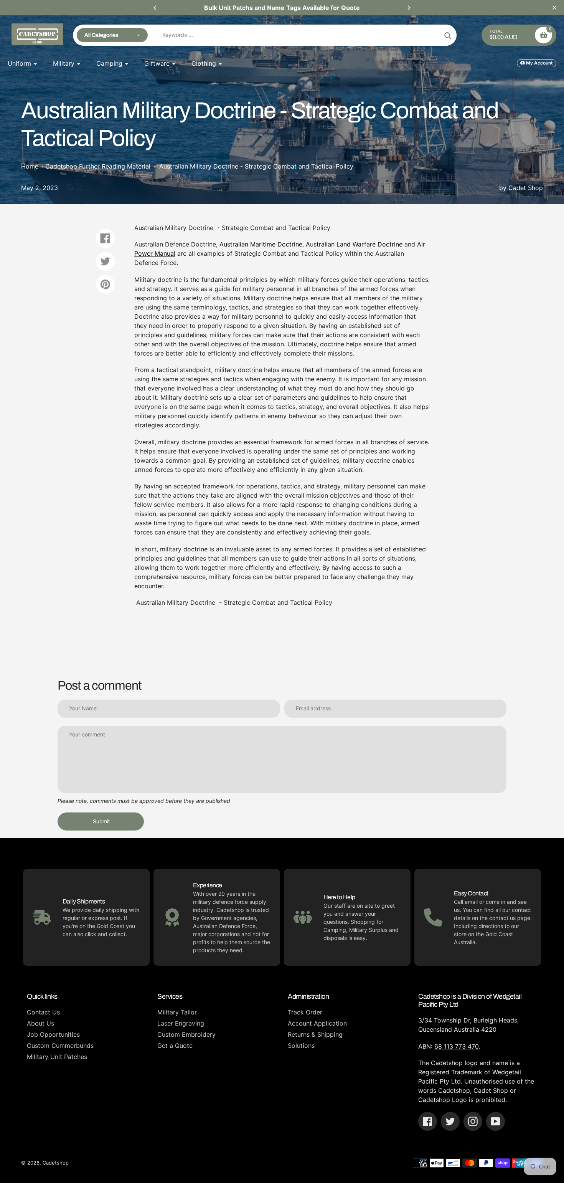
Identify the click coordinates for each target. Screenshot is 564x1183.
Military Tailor (177, 1012)
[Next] (408, 8)
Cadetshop (56, 1163)
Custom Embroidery (186, 1034)
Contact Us (43, 1012)
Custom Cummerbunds (60, 1045)
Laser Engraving (180, 1023)
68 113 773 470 (456, 1046)
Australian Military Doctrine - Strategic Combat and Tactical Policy (256, 166)
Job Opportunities (53, 1034)
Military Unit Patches (57, 1057)
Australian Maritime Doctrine (260, 244)
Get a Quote (175, 1045)
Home (29, 166)
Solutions (301, 1045)
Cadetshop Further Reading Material (97, 166)
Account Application (317, 1023)
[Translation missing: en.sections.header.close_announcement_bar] (554, 8)
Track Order (305, 1012)
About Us (40, 1023)
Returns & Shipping (315, 1034)
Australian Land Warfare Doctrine (354, 244)
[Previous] (155, 8)
